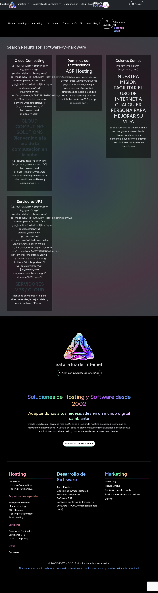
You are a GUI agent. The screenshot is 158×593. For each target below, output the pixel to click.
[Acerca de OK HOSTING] (79, 447)
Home (11, 23)
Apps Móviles (64, 487)
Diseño (109, 498)
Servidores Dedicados (21, 531)
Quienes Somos (128, 60)
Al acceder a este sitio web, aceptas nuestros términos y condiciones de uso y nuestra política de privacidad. (79, 568)
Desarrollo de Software (46, 3)
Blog (83, 3)
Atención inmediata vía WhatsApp (80, 372)
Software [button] (52, 23)
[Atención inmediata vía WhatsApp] (79, 376)
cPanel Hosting (17, 506)
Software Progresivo (68, 494)
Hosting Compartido (20, 485)
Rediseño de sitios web (118, 490)
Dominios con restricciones (78, 62)
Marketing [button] (37, 23)
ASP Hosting (16, 510)
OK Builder (14, 481)
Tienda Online (112, 485)
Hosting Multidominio (21, 488)
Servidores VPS (29, 201)
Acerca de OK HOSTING (79, 443)
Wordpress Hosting (19, 502)
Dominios (14, 552)
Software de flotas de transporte (75, 501)
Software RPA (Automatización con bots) (77, 507)
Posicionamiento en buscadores (123, 494)
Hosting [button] (22, 23)
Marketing (21, 3)
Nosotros (93, 3)
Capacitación (71, 3)
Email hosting (16, 517)
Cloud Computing (29, 60)
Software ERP (65, 498)
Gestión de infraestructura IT (73, 490)
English (138, 4)
